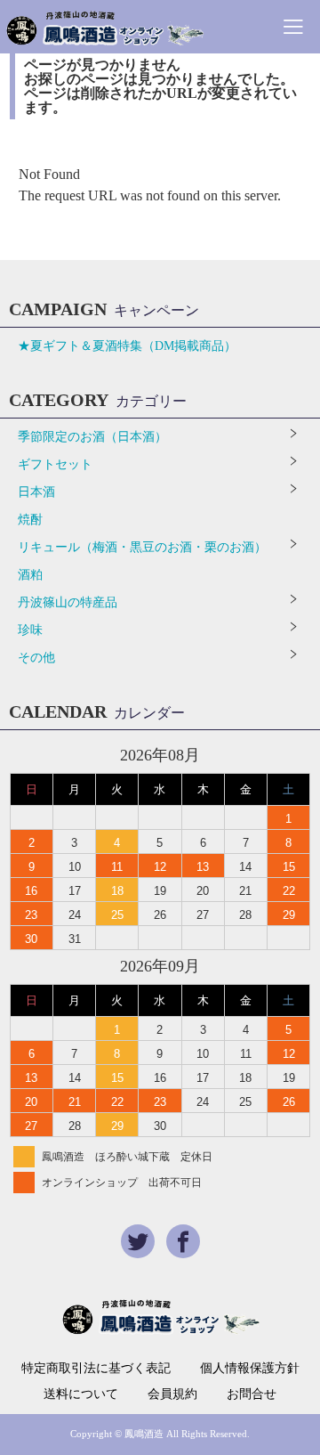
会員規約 (172, 1394)
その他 (36, 657)
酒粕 (30, 574)
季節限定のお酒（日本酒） (92, 436)
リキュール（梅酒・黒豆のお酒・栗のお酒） (142, 547)
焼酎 (30, 519)
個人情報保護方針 (250, 1368)
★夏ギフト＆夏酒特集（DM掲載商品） (127, 346)
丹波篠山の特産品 (67, 602)
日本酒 (36, 492)
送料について (81, 1394)
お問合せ (251, 1394)
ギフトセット (55, 464)
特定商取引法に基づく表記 (96, 1368)
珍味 (30, 630)
